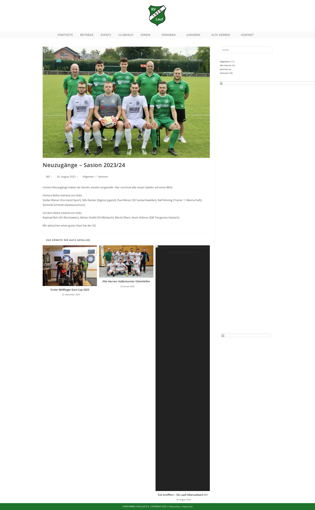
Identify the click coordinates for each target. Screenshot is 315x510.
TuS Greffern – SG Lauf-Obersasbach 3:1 (183, 495)
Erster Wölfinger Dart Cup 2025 (70, 290)
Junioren (224, 69)
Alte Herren (225, 65)
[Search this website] (246, 49)
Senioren (103, 176)
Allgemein (88, 176)
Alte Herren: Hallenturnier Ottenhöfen (126, 281)
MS (48, 176)
